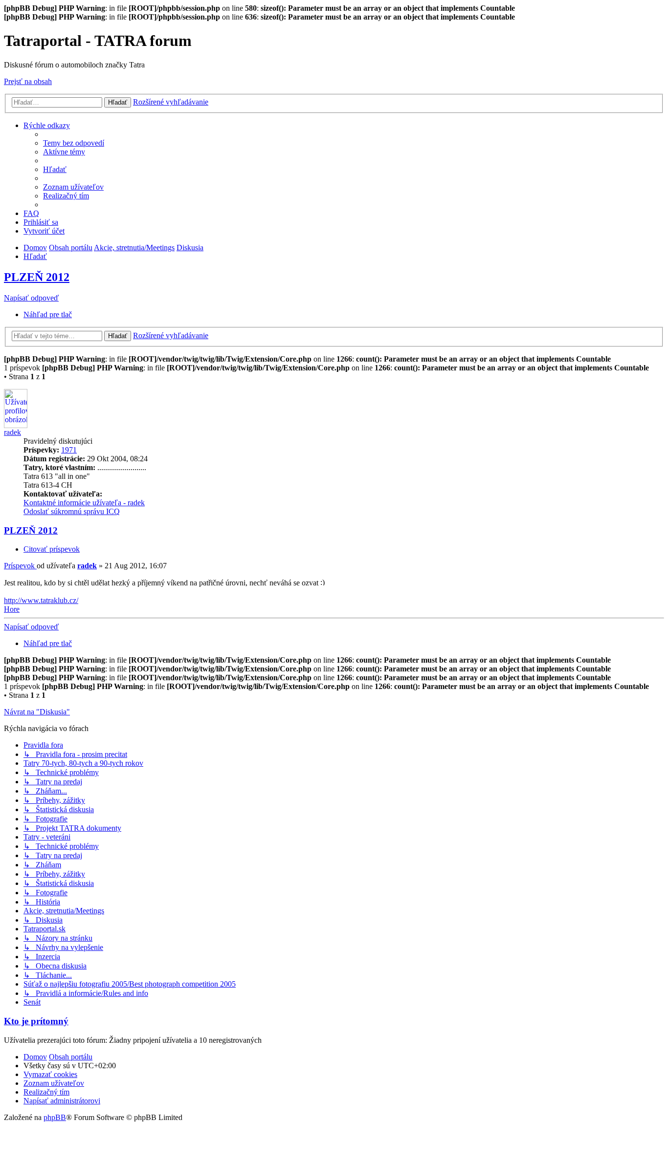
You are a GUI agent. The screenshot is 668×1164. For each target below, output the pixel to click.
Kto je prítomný (36, 1021)
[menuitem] (73, 143)
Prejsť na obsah (28, 81)
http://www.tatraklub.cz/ (41, 600)
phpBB (55, 1117)
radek (12, 432)
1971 (69, 450)
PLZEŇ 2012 (36, 277)
